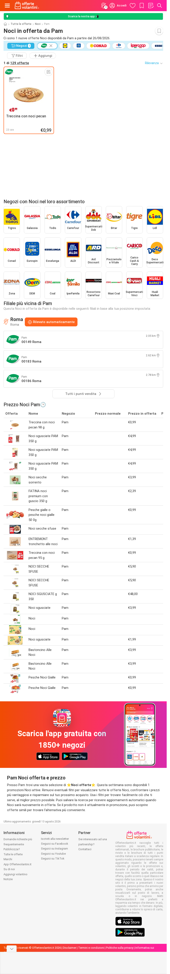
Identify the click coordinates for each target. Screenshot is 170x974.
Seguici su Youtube (53, 853)
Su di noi (9, 869)
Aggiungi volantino (15, 874)
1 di (16, 63)
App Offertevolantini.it (17, 864)
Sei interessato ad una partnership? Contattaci (92, 844)
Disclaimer (69, 947)
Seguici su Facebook (54, 843)
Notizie (8, 879)
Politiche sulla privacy (119, 947)
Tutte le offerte (21, 24)
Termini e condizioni (91, 947)
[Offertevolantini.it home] (27, 5)
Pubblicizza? (12, 849)
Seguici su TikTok (52, 858)
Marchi (8, 859)
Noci (38, 24)
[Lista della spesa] (150, 5)
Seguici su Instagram (54, 848)
